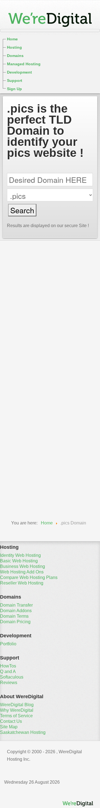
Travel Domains (25, 498)
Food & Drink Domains (34, 397)
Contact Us (11, 721)
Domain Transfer (16, 605)
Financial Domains (29, 389)
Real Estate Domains (31, 474)
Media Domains (25, 451)
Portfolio (8, 643)
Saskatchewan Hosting (23, 732)
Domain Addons (16, 610)
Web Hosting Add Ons (22, 572)
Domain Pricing (15, 621)
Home (12, 39)
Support (14, 80)
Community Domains (32, 374)
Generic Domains (27, 327)
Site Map (9, 726)
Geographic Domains (32, 405)
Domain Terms (14, 616)
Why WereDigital (16, 710)
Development (19, 72)
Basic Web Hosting (19, 560)
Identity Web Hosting (20, 555)
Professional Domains (33, 467)
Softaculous (11, 677)
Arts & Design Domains (34, 343)
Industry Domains (28, 428)
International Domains (33, 436)
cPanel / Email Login (27, 246)
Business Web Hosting (22, 566)
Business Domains (29, 351)
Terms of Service (16, 715)
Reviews (8, 682)
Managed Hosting (24, 64)
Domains (15, 55)
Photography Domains (33, 459)
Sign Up (14, 89)
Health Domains (26, 420)
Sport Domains (24, 482)
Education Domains (30, 381)
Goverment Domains (31, 412)
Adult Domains (24, 335)
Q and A (8, 671)
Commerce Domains (31, 366)
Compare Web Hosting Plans (29, 577)
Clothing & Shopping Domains (43, 358)
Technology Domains (32, 490)
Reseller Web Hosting (21, 583)
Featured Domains (29, 320)
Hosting (14, 47)
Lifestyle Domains (28, 443)
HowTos (8, 666)
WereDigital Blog (17, 704)
